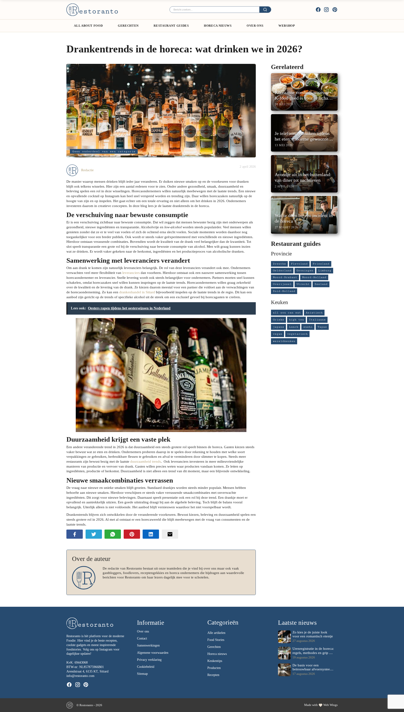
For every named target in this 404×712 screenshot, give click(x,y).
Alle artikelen (216, 633)
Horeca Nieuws (217, 25)
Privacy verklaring (149, 659)
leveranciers (131, 273)
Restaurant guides (171, 25)
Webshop (286, 25)
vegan (277, 334)
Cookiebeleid (145, 666)
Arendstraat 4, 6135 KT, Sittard (87, 671)
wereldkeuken (284, 341)
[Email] (170, 534)
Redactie (87, 170)
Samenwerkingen (148, 645)
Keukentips (214, 661)
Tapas (322, 327)
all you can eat (287, 312)
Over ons (255, 25)
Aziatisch (314, 312)
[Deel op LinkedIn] (151, 534)
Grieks (278, 319)
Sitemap (142, 674)
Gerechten (128, 25)
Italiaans (317, 319)
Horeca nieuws (217, 654)
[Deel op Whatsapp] (113, 534)
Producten (214, 668)
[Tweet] (94, 534)
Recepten (213, 675)
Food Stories (215, 640)
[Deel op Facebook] (74, 534)
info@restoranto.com (80, 676)
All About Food (88, 25)
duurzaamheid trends (145, 461)
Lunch (293, 327)
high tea (296, 319)
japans (278, 327)
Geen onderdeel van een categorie (104, 151)
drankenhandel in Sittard (137, 292)
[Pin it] (132, 534)
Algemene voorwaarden (152, 652)
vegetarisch (297, 334)
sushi (308, 327)
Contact (142, 638)
